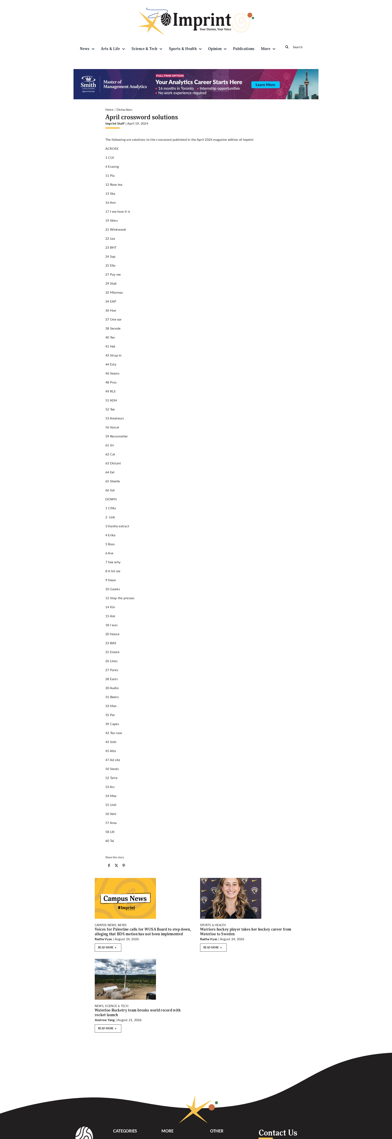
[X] (116, 866)
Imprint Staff (115, 123)
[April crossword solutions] (125, 960)
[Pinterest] (123, 866)
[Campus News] (125, 879)
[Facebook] (109, 866)
